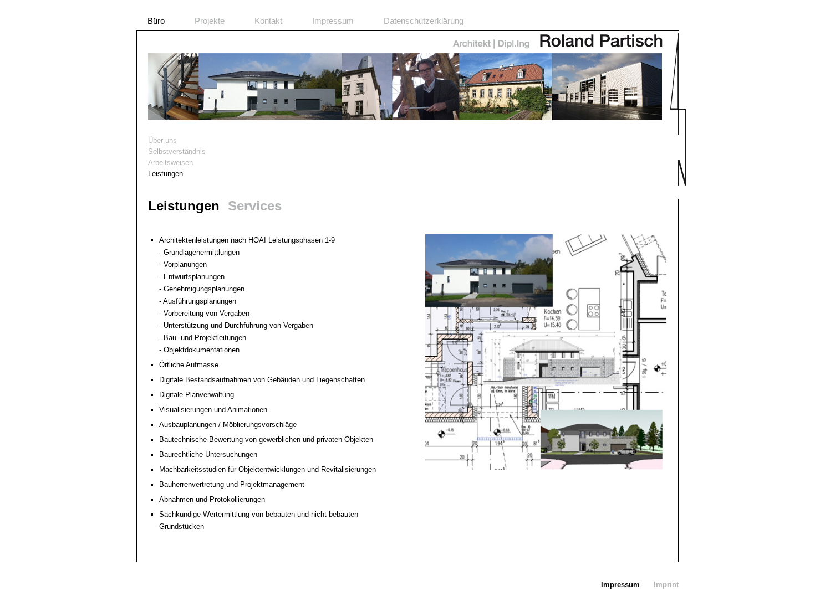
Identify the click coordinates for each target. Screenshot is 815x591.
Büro (156, 20)
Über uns (162, 140)
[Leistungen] (546, 467)
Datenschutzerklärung (423, 20)
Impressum (333, 20)
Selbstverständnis (177, 151)
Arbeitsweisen (170, 162)
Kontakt (268, 20)
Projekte (210, 20)
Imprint (666, 584)
